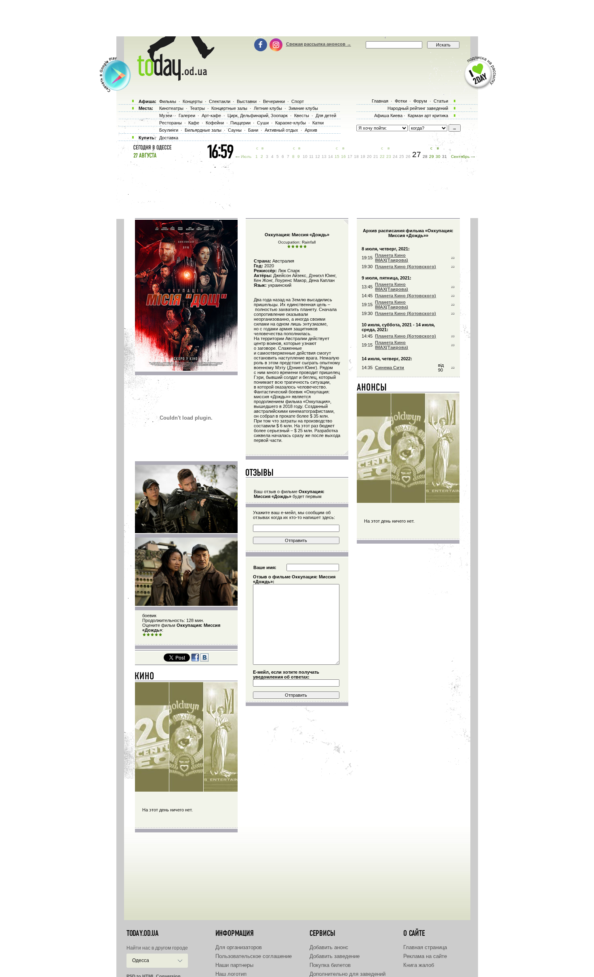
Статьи (441, 101)
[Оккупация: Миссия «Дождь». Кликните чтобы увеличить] (186, 369)
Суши (263, 122)
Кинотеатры (171, 108)
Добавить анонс (329, 947)
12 (317, 156)
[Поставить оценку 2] (148, 634)
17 (350, 156)
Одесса (140, 960)
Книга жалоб (418, 965)
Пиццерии (240, 122)
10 (305, 156)
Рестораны (170, 122)
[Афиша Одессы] (172, 78)
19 (362, 156)
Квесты (301, 115)
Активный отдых (281, 130)
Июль (246, 156)
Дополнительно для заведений (347, 974)
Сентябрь (460, 156)
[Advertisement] (297, 18)
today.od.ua (142, 933)
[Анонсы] (372, 389)
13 (324, 156)
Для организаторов (238, 947)
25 (401, 156)
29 (431, 156)
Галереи (187, 115)
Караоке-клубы (290, 122)
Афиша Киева (388, 115)
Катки (318, 122)
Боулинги (168, 130)
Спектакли (219, 101)
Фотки (401, 101)
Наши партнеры (234, 965)
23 (388, 156)
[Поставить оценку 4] (156, 634)
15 (337, 156)
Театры (197, 108)
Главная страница (425, 947)
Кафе (193, 122)
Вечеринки (274, 101)
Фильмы (167, 101)
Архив (311, 130)
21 (375, 156)
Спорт (297, 101)
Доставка (168, 137)
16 (343, 156)
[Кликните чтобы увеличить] (186, 531)
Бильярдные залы (203, 130)
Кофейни (215, 122)
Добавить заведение (335, 956)
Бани (253, 130)
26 (408, 156)
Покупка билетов (330, 965)
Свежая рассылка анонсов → (318, 44)
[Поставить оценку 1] (144, 634)
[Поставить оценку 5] (160, 634)
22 (382, 156)
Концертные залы (229, 108)
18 (356, 156)
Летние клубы (268, 108)
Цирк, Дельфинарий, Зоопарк (257, 115)
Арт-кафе (211, 115)
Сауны (235, 130)
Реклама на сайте (425, 956)
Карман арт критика (428, 115)
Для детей (326, 115)
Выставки (247, 101)
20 (369, 156)
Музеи (165, 115)
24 (395, 156)
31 (444, 156)
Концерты (192, 101)
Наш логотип (230, 974)
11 (311, 156)
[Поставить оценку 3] (152, 634)
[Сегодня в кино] (144, 677)
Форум (420, 101)
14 (330, 156)
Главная (380, 101)
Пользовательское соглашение (253, 956)
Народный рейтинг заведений (418, 108)
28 (425, 156)
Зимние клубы (303, 108)
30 (438, 156)
